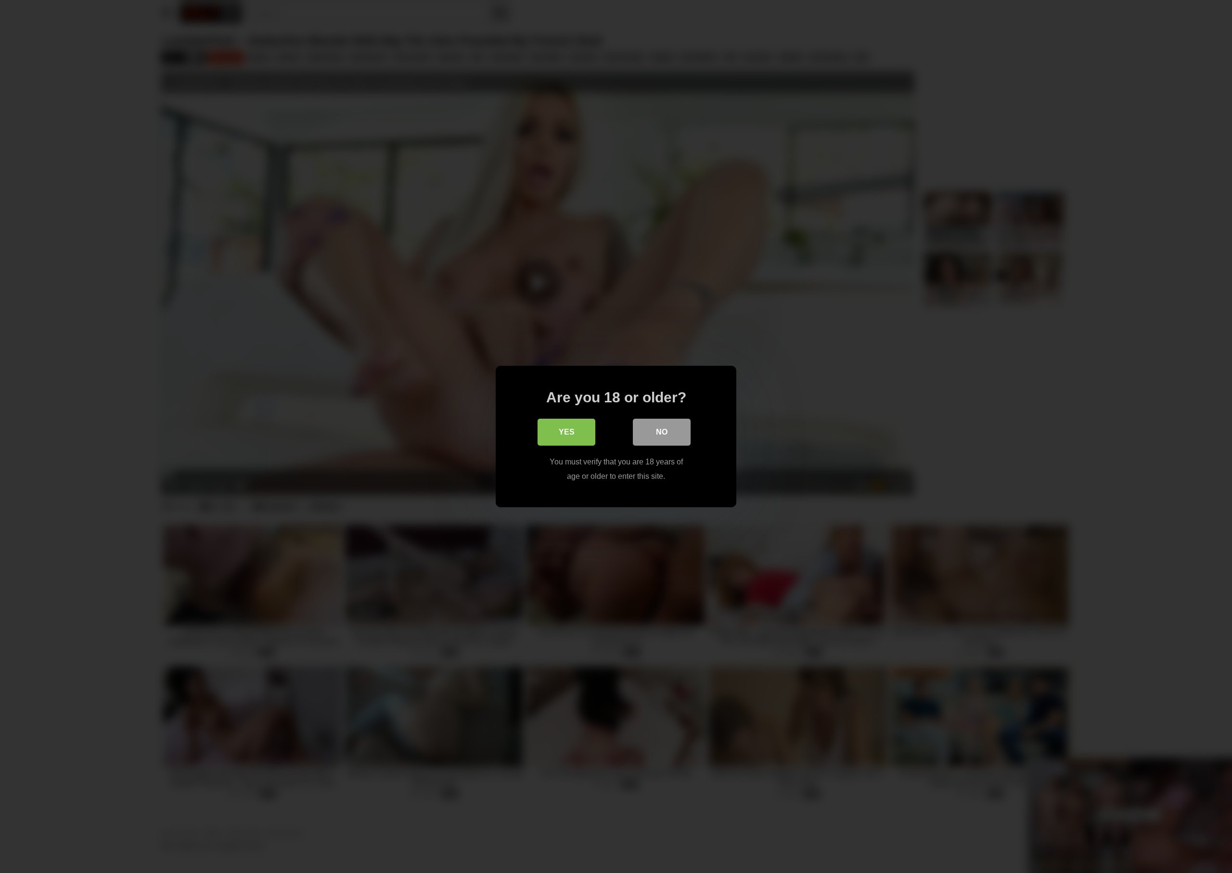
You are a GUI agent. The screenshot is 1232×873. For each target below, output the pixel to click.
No (661, 432)
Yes (567, 432)
